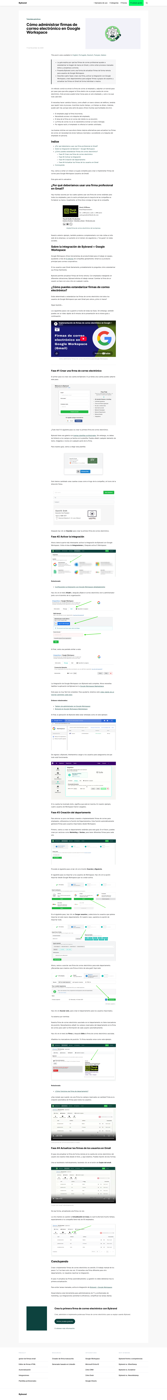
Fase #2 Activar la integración (70, 157)
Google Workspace (92, 1359)
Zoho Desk (89, 1375)
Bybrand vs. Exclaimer (127, 1370)
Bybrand (23, 3)
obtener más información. (65, 1328)
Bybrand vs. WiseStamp (128, 1364)
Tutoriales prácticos (33, 19)
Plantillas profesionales (27, 1381)
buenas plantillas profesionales (84, 435)
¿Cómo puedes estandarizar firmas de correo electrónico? (76, 151)
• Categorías (113, 3)
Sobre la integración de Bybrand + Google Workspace (75, 149)
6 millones (69, 259)
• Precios (123, 3)
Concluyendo (60, 165)
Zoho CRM (89, 1370)
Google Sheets (91, 1381)
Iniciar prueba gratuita (65, 1321)
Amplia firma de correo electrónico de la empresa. (83, 228)
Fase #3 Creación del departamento (72, 160)
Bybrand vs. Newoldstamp (129, 1375)
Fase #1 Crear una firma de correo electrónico (76, 154)
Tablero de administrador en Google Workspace (72, 706)
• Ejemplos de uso (100, 3)
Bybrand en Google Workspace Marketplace (71, 709)
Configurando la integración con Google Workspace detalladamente (80, 587)
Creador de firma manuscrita (63, 1359)
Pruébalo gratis (136, 3)
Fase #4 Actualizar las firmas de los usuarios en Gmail (78, 162)
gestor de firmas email (27, 1359)
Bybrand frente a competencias (130, 1359)
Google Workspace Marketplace (92, 686)
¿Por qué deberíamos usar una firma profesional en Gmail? (76, 146)
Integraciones (24, 1375)
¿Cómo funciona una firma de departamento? (71, 1091)
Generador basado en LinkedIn (63, 1364)
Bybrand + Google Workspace (101, 1287)
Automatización (25, 1370)
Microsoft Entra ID (92, 1364)
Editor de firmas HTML (27, 1364)
